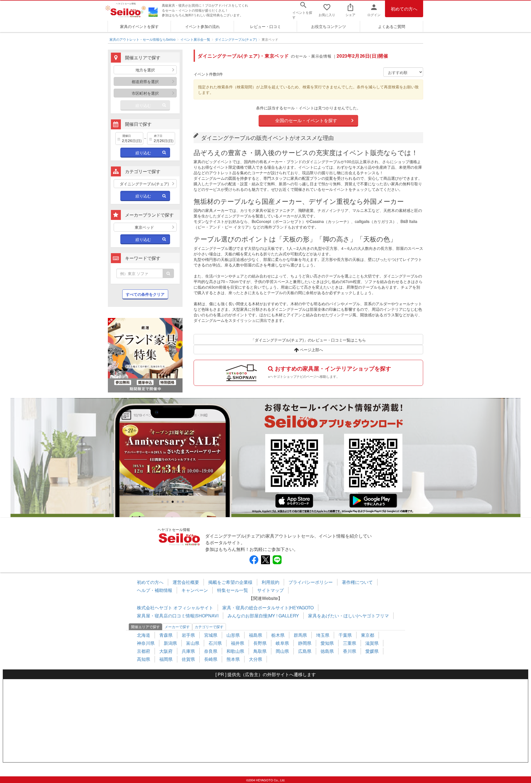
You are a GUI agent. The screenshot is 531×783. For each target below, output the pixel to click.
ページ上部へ (311, 349)
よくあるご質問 (391, 26)
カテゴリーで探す (209, 626)
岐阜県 (282, 643)
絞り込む (143, 105)
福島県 (255, 635)
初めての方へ (404, 9)
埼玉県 (322, 635)
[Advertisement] (265, 720)
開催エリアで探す (145, 626)
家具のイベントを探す (139, 26)
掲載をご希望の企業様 (230, 582)
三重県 (349, 643)
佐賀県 (188, 659)
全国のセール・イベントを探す (306, 120)
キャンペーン (194, 590)
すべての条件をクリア (145, 294)
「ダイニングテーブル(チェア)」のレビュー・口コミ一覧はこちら (308, 340)
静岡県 (304, 643)
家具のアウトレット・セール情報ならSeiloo (143, 39)
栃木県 (278, 635)
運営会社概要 (186, 582)
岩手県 (188, 635)
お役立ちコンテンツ (328, 26)
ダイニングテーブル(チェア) (236, 39)
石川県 (215, 643)
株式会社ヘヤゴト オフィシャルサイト (175, 607)
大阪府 (166, 651)
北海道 (143, 635)
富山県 (192, 643)
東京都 (367, 635)
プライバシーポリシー (310, 582)
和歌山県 (235, 651)
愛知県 (327, 643)
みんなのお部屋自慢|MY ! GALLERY (263, 615)
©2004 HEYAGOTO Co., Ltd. (265, 780)
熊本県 (233, 659)
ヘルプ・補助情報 (154, 590)
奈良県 (210, 651)
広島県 (304, 651)
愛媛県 (372, 651)
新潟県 (170, 643)
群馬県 (300, 635)
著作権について (357, 582)
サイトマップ (270, 590)
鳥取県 (260, 651)
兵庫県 (188, 651)
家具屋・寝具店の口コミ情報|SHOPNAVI (177, 615)
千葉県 (345, 635)
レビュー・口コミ (265, 26)
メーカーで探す (177, 626)
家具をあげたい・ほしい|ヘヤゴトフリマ (348, 615)
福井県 (237, 643)
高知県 (143, 659)
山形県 (233, 635)
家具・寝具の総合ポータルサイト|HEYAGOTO (268, 607)
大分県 (255, 659)
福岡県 (166, 659)
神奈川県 (146, 643)
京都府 (143, 651)
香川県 (349, 651)
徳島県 (327, 651)
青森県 (166, 635)
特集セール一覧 (232, 590)
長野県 (260, 643)
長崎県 (210, 659)
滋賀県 (372, 643)
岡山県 (282, 651)
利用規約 (270, 582)
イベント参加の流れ (202, 26)
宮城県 (210, 635)
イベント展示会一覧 (195, 39)
